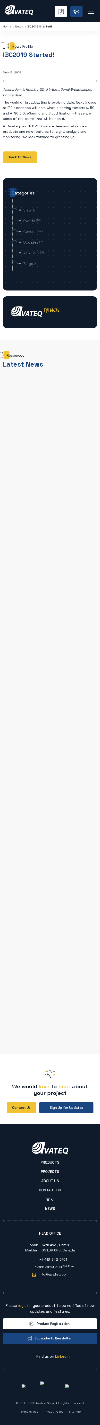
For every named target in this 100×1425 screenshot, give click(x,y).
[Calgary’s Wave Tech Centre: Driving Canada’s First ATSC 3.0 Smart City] (50, 718)
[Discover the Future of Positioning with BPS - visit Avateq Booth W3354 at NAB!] (50, 864)
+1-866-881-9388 (53, 1267)
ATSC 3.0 (33, 253)
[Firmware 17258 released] (50, 756)
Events (32, 221)
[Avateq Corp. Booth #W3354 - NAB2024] (50, 901)
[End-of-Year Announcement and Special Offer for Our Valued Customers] (50, 1009)
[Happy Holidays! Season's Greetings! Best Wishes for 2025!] (50, 680)
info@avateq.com (53, 1274)
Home (7, 26)
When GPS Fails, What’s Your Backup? (47, 626)
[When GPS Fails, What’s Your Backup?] (50, 590)
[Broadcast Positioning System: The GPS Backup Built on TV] (50, 401)
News (19, 26)
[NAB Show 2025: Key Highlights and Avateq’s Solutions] (50, 643)
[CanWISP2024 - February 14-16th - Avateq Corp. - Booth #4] (50, 934)
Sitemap (75, 1411)
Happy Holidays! (29, 554)
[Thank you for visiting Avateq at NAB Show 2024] (50, 826)
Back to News (20, 157)
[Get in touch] (76, 11)
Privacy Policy (54, 1411)
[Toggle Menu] (94, 10)
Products (50, 1162)
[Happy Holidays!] (50, 538)
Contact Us (50, 1190)
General (33, 231)
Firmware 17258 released (36, 772)
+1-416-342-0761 (52, 1259)
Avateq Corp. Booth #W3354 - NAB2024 (49, 917)
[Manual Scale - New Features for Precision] (50, 788)
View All (29, 210)
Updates (33, 242)
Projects (50, 1172)
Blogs (30, 263)
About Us (50, 1181)
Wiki (50, 1199)
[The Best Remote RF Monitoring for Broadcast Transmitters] (50, 480)
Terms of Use (29, 1411)
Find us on (52, 1356)
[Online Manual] (61, 11)
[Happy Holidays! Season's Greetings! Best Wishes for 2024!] (50, 972)
